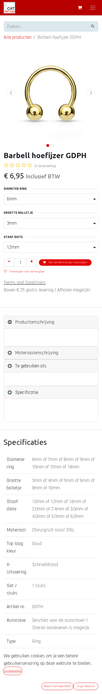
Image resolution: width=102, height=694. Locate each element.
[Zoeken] (92, 26)
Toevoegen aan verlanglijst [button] (26, 271)
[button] (11, 92)
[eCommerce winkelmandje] (79, 7)
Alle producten (17, 37)
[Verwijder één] (9, 262)
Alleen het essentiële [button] (57, 686)
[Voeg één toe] (31, 262)
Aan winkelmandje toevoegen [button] (67, 262)
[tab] (51, 322)
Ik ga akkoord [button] (86, 686)
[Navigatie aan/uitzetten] (92, 7)
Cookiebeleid (12, 671)
